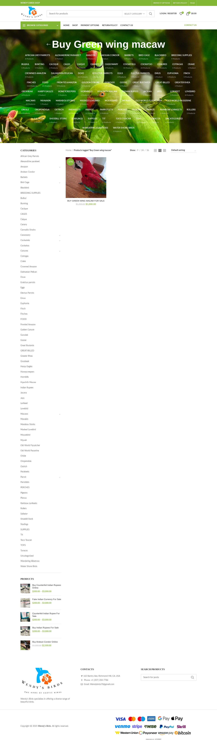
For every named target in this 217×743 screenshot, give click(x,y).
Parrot (23, 477)
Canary (24, 225)
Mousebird (25, 435)
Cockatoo (25, 246)
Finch (23, 309)
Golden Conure (27, 330)
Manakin (24, 419)
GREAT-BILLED (27, 351)
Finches (24, 314)
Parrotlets (25, 482)
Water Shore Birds (29, 566)
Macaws (24, 414)
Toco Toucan (26, 540)
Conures (24, 251)
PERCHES (25, 488)
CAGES (24, 214)
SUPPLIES (25, 530)
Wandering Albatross (30, 561)
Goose (23, 340)
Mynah (24, 440)
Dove (23, 277)
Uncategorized (27, 556)
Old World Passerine (30, 451)
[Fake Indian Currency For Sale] (25, 603)
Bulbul (23, 198)
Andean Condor (28, 172)
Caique (24, 219)
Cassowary (25, 235)
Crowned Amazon (29, 267)
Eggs (23, 288)
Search (150, 13)
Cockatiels (25, 240)
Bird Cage (25, 182)
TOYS (23, 545)
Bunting (24, 204)
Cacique (24, 209)
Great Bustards (27, 346)
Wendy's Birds (44, 726)
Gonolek (24, 335)
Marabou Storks (28, 424)
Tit (22, 535)
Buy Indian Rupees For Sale (45, 627)
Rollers (24, 508)
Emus (23, 298)
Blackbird (25, 188)
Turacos (24, 551)
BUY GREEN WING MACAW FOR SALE (86, 201)
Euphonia (25, 303)
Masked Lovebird (28, 430)
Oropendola (26, 461)
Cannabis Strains (28, 230)
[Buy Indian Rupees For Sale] (25, 631)
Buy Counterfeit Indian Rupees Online (46, 586)
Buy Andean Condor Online (45, 642)
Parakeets (25, 472)
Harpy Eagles (26, 367)
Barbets (24, 177)
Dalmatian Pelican (29, 272)
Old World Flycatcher (30, 445)
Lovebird (24, 409)
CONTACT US (190, 25)
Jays (22, 398)
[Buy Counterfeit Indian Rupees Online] (25, 588)
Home (68, 150)
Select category (133, 14)
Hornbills (25, 377)
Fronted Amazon (28, 325)
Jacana (24, 393)
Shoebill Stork (27, 519)
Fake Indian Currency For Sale (46, 599)
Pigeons (24, 493)
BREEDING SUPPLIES (30, 193)
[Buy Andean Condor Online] (25, 645)
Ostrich (24, 467)
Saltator (24, 514)
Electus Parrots (27, 293)
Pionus (24, 498)
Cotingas (24, 256)
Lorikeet (24, 403)
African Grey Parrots (30, 156)
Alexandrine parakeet (30, 161)
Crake (23, 261)
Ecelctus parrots (28, 282)
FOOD (24, 319)
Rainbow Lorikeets (29, 503)
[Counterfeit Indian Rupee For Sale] (25, 617)
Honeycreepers (27, 372)
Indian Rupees (27, 388)
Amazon (24, 167)
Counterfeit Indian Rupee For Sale (46, 614)
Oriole (23, 456)
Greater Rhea (26, 356)
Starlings (24, 524)
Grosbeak (25, 361)
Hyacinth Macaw (28, 382)
